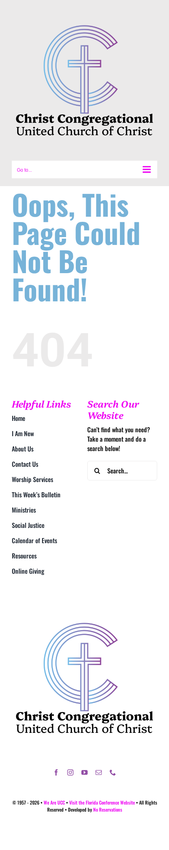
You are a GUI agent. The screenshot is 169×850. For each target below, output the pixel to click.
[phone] (113, 772)
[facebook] (56, 772)
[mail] (99, 772)
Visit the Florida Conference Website (102, 802)
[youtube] (84, 772)
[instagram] (70, 772)
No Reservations (107, 809)
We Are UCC (54, 802)
